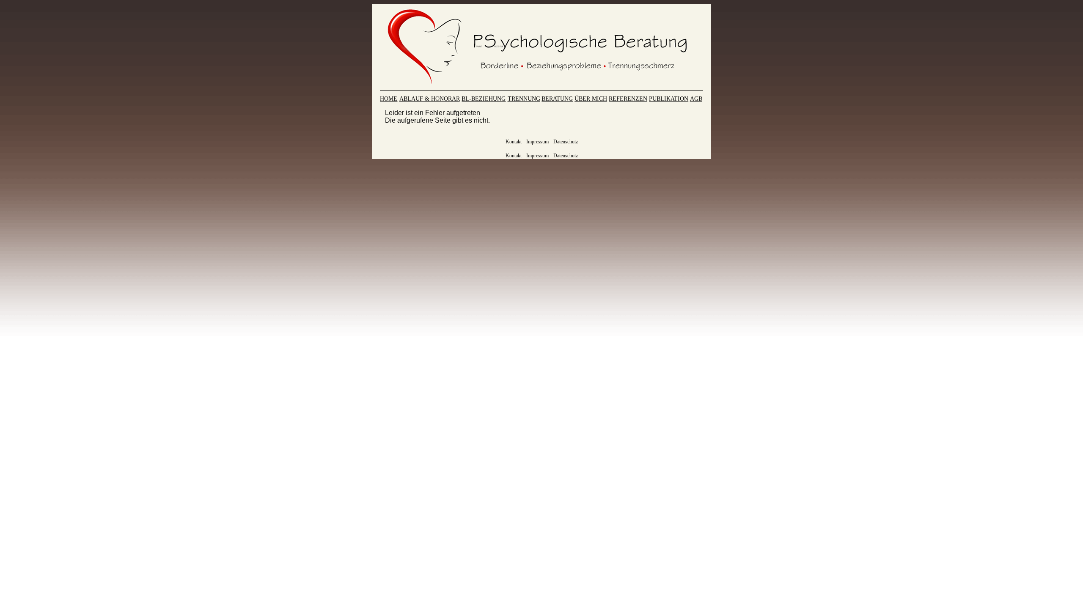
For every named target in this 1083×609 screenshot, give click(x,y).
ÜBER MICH (590, 99)
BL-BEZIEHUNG (484, 99)
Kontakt (514, 142)
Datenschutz (565, 142)
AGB (696, 99)
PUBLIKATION (668, 99)
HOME (388, 99)
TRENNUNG (524, 99)
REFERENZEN (628, 99)
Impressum (537, 142)
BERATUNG (557, 99)
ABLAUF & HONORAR (429, 99)
